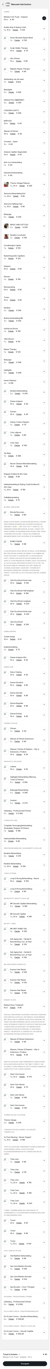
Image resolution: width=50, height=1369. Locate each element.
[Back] (2, 4)
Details (15, 30)
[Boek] (44, 18)
